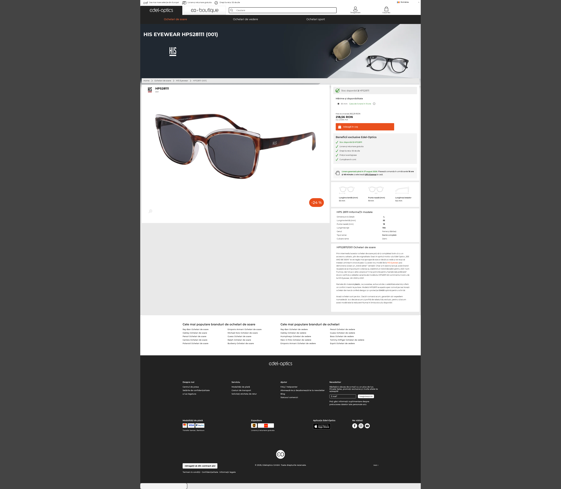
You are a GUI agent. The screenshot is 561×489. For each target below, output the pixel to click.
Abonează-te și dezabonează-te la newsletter (302, 390)
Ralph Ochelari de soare (239, 340)
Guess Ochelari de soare (239, 336)
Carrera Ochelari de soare (195, 340)
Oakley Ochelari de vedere (293, 333)
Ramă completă (389, 235)
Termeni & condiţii (191, 472)
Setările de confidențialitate (196, 390)
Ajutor (283, 382)
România (405, 2)
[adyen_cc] (185, 425)
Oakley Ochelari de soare (195, 333)
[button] (161, 10)
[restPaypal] (200, 425)
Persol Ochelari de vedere (342, 329)
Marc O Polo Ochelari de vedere (295, 340)
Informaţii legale (227, 472)
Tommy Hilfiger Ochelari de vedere (347, 340)
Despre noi (188, 382)
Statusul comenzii (289, 397)
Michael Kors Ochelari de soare (243, 333)
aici (364, 404)
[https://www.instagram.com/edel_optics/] (361, 426)
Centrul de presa (191, 387)
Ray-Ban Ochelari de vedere (294, 329)
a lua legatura (189, 394)
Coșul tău (386, 13)
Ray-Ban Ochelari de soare (195, 329)
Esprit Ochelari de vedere (342, 343)
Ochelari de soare (162, 80)
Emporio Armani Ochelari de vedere (298, 343)
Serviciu (236, 382)
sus (376, 465)
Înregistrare (355, 13)
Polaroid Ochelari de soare (195, 343)
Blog (282, 394)
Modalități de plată (241, 387)
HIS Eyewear (182, 80)
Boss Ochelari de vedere (342, 336)
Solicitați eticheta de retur (244, 394)
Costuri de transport (241, 390)
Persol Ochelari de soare (194, 336)
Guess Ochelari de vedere (342, 333)
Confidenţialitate (210, 472)
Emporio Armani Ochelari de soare (245, 329)
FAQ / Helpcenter (288, 387)
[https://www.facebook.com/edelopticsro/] (354, 426)
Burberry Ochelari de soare (241, 343)
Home (146, 80)
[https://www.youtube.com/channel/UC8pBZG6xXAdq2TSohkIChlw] (367, 426)
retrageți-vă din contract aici (200, 466)
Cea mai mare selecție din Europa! (164, 2)
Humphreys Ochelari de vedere (295, 336)
